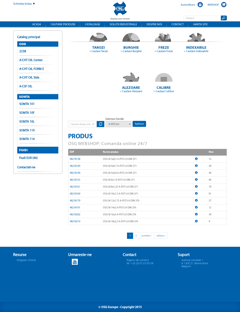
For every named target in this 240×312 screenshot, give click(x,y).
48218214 (75, 221)
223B (22, 51)
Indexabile (196, 47)
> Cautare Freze (163, 51)
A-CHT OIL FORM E (31, 69)
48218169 (75, 193)
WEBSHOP (213, 4)
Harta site (200, 24)
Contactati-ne (26, 167)
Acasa (36, 24)
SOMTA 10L (26, 121)
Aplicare (139, 123)
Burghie (131, 47)
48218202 (75, 214)
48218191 (75, 207)
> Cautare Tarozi (98, 51)
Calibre (164, 87)
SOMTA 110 (27, 130)
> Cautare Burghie (131, 51)
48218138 (75, 159)
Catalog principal (28, 37)
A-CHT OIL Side (29, 77)
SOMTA (24, 97)
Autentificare (188, 4)
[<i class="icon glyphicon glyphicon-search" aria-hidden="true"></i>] (223, 18)
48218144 (75, 166)
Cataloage (92, 24)
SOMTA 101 (27, 104)
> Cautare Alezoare (131, 91)
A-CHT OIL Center (31, 60)
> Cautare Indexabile (196, 51)
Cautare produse (63, 24)
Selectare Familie (114, 118)
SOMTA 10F (26, 112)
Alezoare (131, 87)
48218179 (75, 200)
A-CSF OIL (25, 86)
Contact (178, 24)
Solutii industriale (123, 24)
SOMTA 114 (27, 139)
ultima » (161, 235)
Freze (163, 47)
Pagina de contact (138, 260)
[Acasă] (120, 11)
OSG (22, 44)
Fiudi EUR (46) (28, 158)
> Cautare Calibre (163, 91)
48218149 (75, 172)
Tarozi (98, 47)
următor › (146, 235)
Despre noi (154, 24)
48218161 (75, 186)
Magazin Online (26, 260)
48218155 (75, 179)
